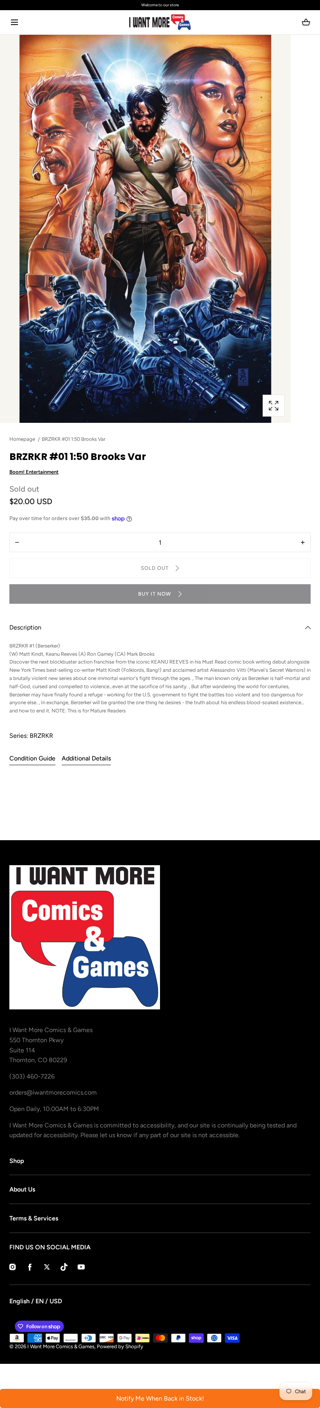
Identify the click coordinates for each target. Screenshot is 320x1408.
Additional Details (86, 758)
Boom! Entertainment (34, 472)
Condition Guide (32, 758)
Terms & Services (33, 1218)
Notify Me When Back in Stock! (160, 1398)
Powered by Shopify (120, 1346)
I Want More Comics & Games (60, 1346)
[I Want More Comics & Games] (160, 22)
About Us (22, 1189)
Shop (16, 1161)
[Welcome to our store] (162, 5)
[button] (14, 22)
